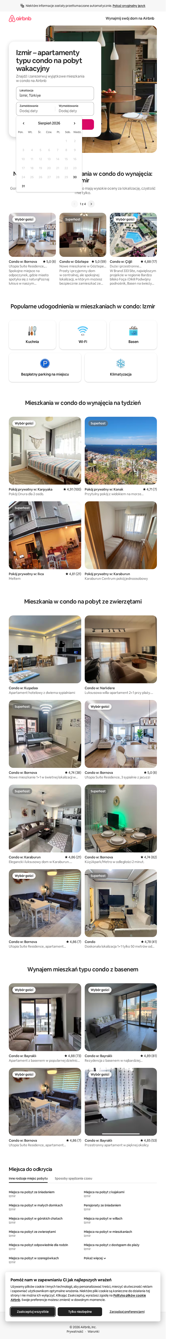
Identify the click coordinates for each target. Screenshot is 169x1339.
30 (75, 177)
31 (23, 186)
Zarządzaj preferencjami (127, 1312)
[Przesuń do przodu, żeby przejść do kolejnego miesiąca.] (74, 123)
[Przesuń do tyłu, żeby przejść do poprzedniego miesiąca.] (23, 123)
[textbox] (35, 110)
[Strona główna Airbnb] (20, 18)
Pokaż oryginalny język (129, 6)
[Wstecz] (74, 203)
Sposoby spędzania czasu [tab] (73, 1178)
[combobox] (55, 95)
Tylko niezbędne (80, 1312)
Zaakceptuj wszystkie (33, 1312)
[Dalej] (91, 203)
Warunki (93, 1331)
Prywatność (75, 1331)
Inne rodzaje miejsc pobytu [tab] (28, 1178)
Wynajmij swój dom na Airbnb (130, 18)
